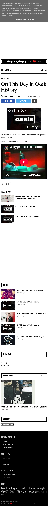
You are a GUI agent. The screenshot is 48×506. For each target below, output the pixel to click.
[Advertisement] (24, 32)
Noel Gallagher (8, 444)
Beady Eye (29, 492)
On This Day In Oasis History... (28, 302)
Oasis (7, 79)
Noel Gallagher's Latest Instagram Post (31, 313)
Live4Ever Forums (9, 475)
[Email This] (34, 101)
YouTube (5, 365)
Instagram (5, 363)
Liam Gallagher (8, 448)
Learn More (20, 19)
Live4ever (6, 478)
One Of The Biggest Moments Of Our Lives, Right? (24, 406)
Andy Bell (44, 492)
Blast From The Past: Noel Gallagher (30, 336)
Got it (31, 19)
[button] (8, 70)
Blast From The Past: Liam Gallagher (30, 290)
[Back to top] (42, 501)
